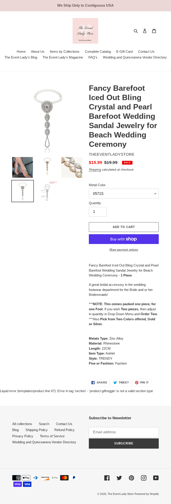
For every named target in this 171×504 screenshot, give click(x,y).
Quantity (95, 203)
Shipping (95, 169)
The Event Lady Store (121, 494)
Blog (15, 430)
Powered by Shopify (146, 494)
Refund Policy (64, 430)
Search (44, 424)
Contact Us (64, 424)
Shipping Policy (36, 430)
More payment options (124, 249)
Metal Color (97, 185)
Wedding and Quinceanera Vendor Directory (44, 442)
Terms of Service (52, 436)
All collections (22, 424)
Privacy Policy (22, 436)
